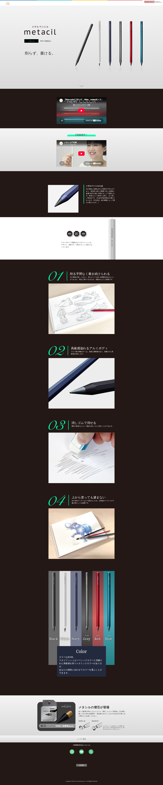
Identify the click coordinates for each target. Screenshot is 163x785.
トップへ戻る (81, 739)
